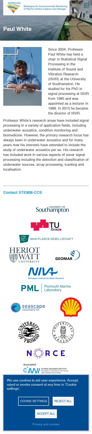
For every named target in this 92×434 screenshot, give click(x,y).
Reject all (63, 401)
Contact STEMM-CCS (22, 192)
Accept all (46, 413)
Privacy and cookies (46, 424)
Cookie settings (33, 401)
